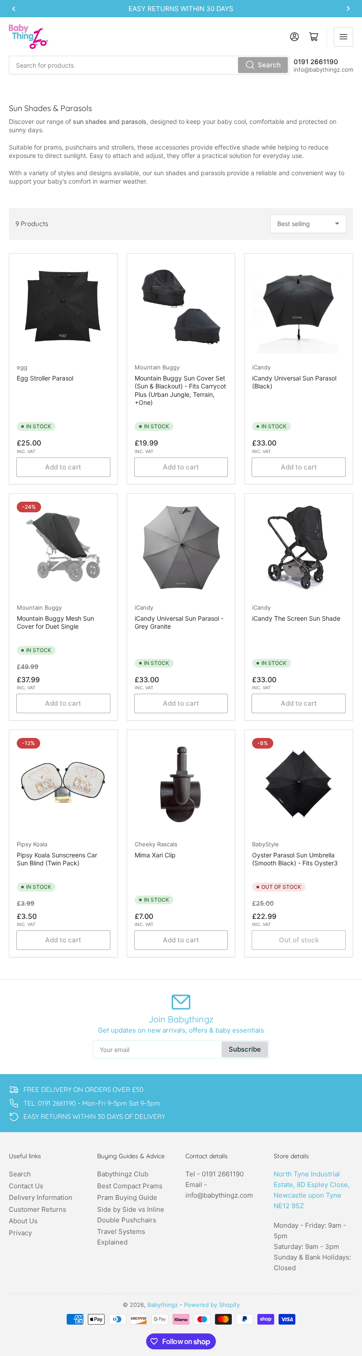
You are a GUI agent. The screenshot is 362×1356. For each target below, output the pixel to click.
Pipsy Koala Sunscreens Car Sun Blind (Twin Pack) (57, 859)
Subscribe (245, 1049)
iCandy (261, 367)
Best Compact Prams (129, 1186)
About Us (23, 1221)
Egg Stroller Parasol (45, 378)
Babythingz (162, 1304)
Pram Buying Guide (127, 1197)
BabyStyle (265, 844)
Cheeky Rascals (156, 844)
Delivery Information (40, 1197)
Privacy (20, 1233)
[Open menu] (343, 36)
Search (269, 65)
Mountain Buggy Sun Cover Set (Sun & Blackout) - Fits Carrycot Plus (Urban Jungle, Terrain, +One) (180, 390)
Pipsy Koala (32, 844)
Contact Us (26, 1186)
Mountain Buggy (157, 367)
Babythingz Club (122, 1174)
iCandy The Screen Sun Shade (296, 618)
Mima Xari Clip (155, 855)
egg (22, 367)
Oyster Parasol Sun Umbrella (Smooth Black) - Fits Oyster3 (295, 859)
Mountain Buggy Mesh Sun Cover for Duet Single (55, 622)
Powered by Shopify (212, 1304)
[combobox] (149, 65)
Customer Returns (37, 1209)
